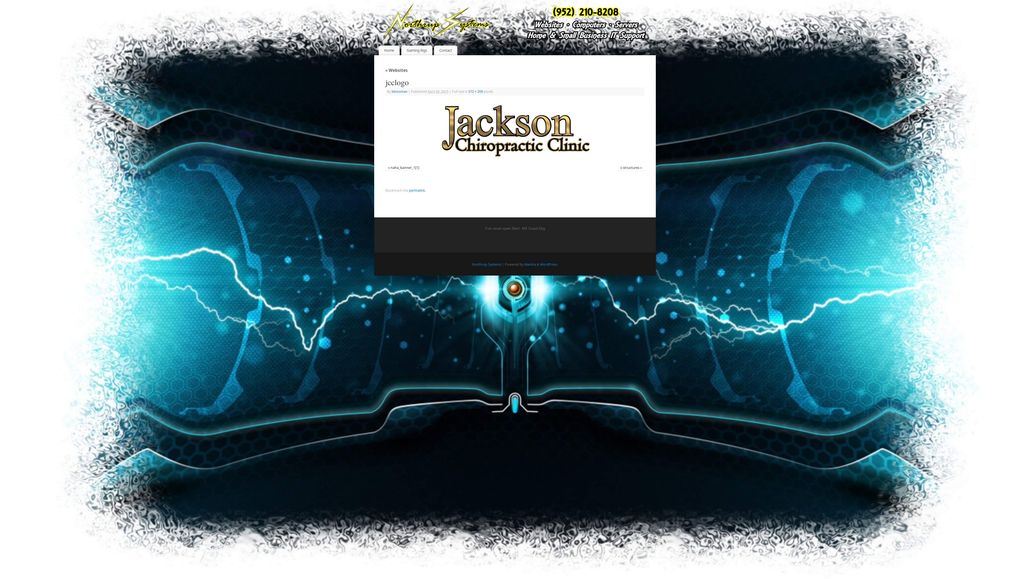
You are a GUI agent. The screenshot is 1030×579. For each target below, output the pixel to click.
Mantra (530, 264)
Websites (396, 70)
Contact (445, 50)
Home (389, 50)
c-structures (629, 167)
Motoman (399, 91)
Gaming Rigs (417, 50)
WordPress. (549, 264)
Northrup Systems (486, 264)
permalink (417, 190)
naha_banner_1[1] (405, 167)
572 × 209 (475, 91)
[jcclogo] (515, 131)
